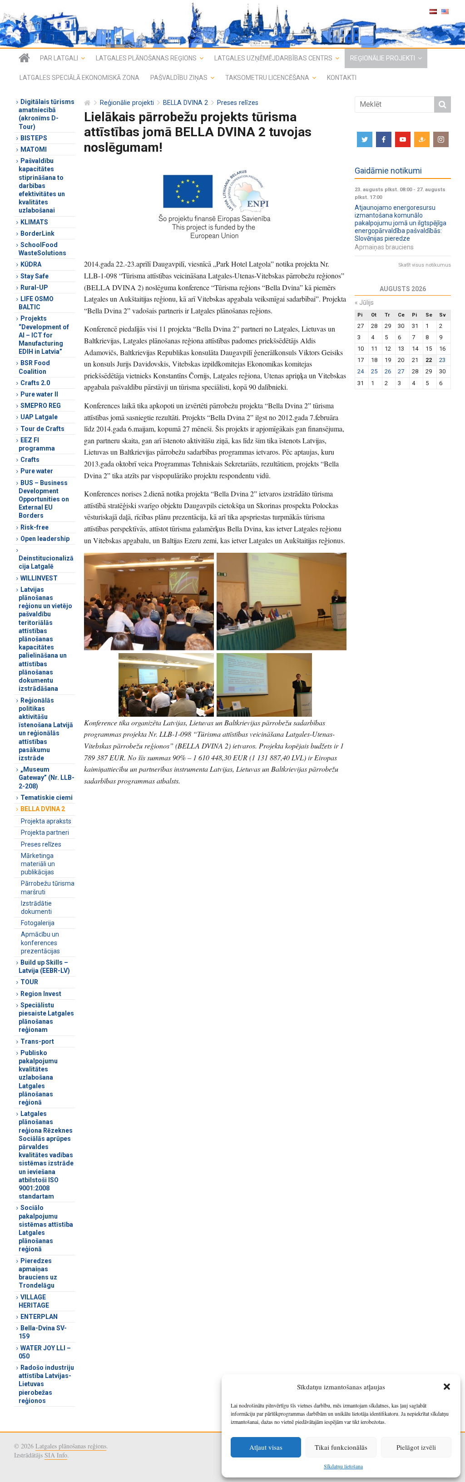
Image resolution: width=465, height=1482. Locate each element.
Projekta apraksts (46, 821)
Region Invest (40, 993)
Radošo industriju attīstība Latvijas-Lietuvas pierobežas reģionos (46, 1384)
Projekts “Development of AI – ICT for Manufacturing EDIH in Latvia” (44, 335)
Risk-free (34, 527)
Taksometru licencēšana (267, 77)
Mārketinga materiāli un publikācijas (38, 864)
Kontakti (341, 77)
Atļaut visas (265, 1447)
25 (374, 371)
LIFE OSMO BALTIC (36, 303)
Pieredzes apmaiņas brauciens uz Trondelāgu (38, 1273)
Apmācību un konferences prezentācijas (40, 942)
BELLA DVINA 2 (185, 103)
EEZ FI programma (37, 444)
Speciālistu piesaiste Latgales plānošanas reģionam (46, 1017)
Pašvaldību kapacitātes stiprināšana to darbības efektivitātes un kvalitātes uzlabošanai (42, 185)
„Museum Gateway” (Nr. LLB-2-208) (46, 777)
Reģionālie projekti (382, 58)
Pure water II (39, 394)
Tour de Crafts (42, 428)
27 (401, 371)
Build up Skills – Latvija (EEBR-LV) (44, 966)
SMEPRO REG (40, 405)
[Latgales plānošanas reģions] (24, 58)
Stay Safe (34, 276)
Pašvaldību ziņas (179, 77)
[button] (446, 1386)
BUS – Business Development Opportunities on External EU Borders (44, 499)
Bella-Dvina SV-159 (43, 1332)
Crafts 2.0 (35, 383)
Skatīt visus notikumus (424, 265)
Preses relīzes (237, 103)
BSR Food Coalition (34, 367)
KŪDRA (30, 264)
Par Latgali (59, 58)
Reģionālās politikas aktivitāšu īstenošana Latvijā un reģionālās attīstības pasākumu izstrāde (46, 729)
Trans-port (37, 1041)
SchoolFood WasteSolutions (42, 249)
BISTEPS (33, 138)
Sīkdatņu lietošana (343, 1466)
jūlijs (364, 302)
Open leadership (44, 538)
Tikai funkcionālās (341, 1447)
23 (442, 360)
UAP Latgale (39, 417)
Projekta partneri (45, 832)
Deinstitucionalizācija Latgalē (46, 562)
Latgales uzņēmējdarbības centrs (273, 58)
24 (360, 371)
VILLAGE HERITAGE (34, 1301)
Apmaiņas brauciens (384, 247)
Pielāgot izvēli (416, 1447)
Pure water (36, 471)
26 (388, 371)
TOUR (29, 982)
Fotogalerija (37, 923)
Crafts (30, 459)
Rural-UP (34, 287)
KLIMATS (34, 222)
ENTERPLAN (39, 1316)
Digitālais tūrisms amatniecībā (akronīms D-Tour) (46, 114)
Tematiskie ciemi (46, 797)
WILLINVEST (39, 578)
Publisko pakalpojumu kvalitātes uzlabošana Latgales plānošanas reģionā (38, 1077)
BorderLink (37, 233)
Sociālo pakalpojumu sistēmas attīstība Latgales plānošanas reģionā (46, 1228)
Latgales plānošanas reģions (146, 58)
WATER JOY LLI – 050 (45, 1352)
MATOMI (33, 149)
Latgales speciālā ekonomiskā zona (79, 77)
